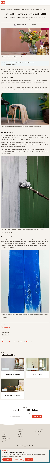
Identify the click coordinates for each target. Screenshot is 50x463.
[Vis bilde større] (25, 41)
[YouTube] (32, 446)
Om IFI (3, 431)
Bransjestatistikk (21, 433)
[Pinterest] (26, 446)
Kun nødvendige (7, 459)
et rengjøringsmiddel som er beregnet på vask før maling (32, 144)
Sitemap (3, 441)
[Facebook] (18, 446)
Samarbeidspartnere (6, 434)
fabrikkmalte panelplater (10, 69)
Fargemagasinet (38, 431)
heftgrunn (40, 135)
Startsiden (3, 9)
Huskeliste (20, 436)
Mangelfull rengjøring (12, 241)
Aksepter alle (29, 459)
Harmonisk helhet (37, 374)
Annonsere (4, 436)
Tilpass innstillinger (18, 459)
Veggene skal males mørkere (12, 395)
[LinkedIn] (29, 446)
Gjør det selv (9, 9)
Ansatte (3, 433)
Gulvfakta (37, 433)
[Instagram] (21, 446)
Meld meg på (37, 416)
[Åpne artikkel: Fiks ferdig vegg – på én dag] (12, 364)
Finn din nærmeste (22, 434)
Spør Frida (20, 431)
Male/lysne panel (25, 9)
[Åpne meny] (47, 2)
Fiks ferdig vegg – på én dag (12, 374)
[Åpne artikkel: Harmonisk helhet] (37, 364)
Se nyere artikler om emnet (10, 64)
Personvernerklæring (6, 438)
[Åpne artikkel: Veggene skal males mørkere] (12, 385)
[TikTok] (23, 446)
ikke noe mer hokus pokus (11, 80)
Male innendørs (17, 9)
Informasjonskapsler (6, 440)
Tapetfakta (37, 434)
